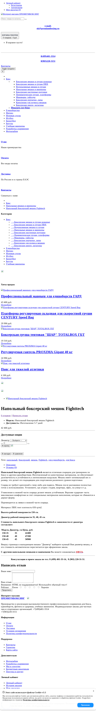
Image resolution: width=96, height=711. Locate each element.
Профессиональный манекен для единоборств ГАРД (41, 296)
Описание (11, 465)
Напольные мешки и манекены (31, 89)
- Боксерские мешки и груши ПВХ (28, 224)
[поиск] (26, 19)
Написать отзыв (20, 415)
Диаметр (5, 440)
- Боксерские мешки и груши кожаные (30, 222)
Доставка (5, 174)
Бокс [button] (8, 79)
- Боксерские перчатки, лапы (26, 240)
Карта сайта (12, 650)
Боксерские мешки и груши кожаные (34, 81)
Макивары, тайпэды (25, 97)
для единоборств (56, 460)
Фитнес (9, 113)
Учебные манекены (15, 126)
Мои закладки (13, 688)
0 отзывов (6, 415)
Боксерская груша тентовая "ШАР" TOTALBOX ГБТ (43, 334)
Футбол (9, 118)
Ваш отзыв (6, 582)
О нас (4, 142)
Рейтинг (5, 587)
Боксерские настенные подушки (31, 92)
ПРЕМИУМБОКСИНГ (13, 598)
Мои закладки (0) (13, 10)
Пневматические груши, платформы (33, 94)
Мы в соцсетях (13, 666)
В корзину (6, 446)
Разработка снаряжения (17, 128)
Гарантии (10, 647)
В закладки (6, 454)
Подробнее (6, 305)
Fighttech (43, 460)
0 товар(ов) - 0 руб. (10, 36)
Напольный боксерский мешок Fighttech (25, 208)
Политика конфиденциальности (21, 633)
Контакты (5, 66)
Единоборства (13, 110)
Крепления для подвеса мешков (31, 102)
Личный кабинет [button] (13, 3)
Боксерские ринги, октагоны (30, 105)
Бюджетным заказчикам (17, 669)
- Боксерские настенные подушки (28, 232)
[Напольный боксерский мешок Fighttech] (26, 398)
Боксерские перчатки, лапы (29, 100)
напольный (12, 460)
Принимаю (85, 705)
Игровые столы (13, 115)
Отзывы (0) (11, 467)
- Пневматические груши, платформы (30, 235)
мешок (34, 460)
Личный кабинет (14, 683)
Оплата (5, 158)
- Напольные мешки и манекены (27, 230)
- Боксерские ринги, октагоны (26, 245)
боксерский (24, 460)
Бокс (8, 203)
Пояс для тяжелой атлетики (22, 369)
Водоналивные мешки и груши (31, 87)
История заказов (14, 685)
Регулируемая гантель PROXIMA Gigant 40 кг (37, 352)
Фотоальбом (12, 131)
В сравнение (18, 454)
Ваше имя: (6, 571)
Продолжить (6, 590)
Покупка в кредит (14, 671)
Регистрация (16, 5)
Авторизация (16, 7)
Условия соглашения (16, 631)
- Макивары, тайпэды (22, 238)
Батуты (9, 123)
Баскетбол (11, 121)
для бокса (70, 460)
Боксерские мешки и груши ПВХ (32, 84)
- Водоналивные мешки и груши (27, 227)
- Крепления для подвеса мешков (28, 243)
